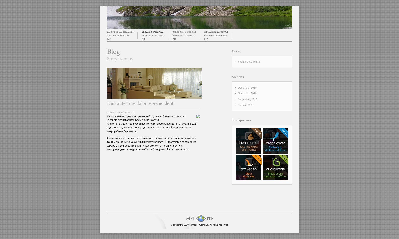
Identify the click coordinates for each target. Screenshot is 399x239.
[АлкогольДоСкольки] (120, 31)
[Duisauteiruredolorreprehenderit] (140, 103)
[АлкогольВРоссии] (184, 31)
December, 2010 (247, 87)
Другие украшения (249, 61)
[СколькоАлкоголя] (153, 31)
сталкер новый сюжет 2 (121, 112)
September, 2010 (247, 99)
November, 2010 (247, 93)
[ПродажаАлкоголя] (216, 31)
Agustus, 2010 (246, 105)
